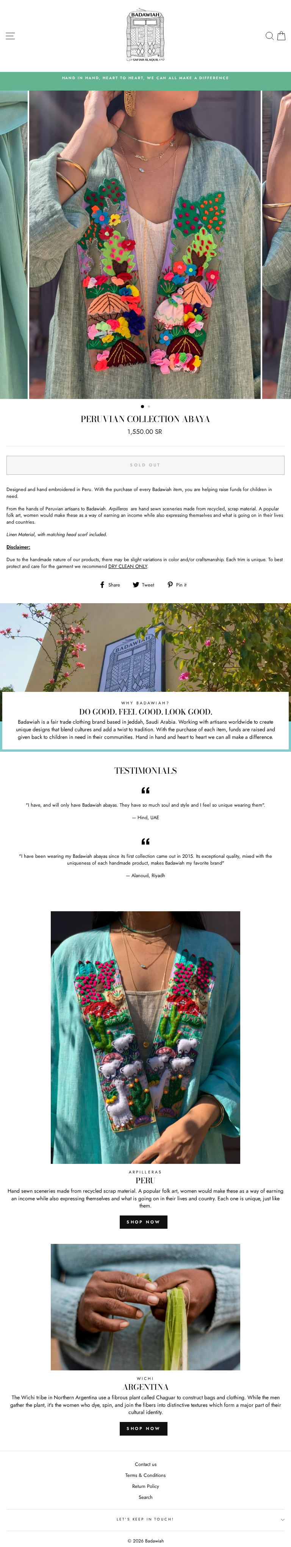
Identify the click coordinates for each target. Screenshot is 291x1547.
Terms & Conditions (145, 1475)
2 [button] (150, 407)
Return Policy (145, 1486)
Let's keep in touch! (145, 1519)
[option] (145, 81)
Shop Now (143, 1222)
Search (146, 1497)
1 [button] (143, 407)
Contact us (145, 1464)
